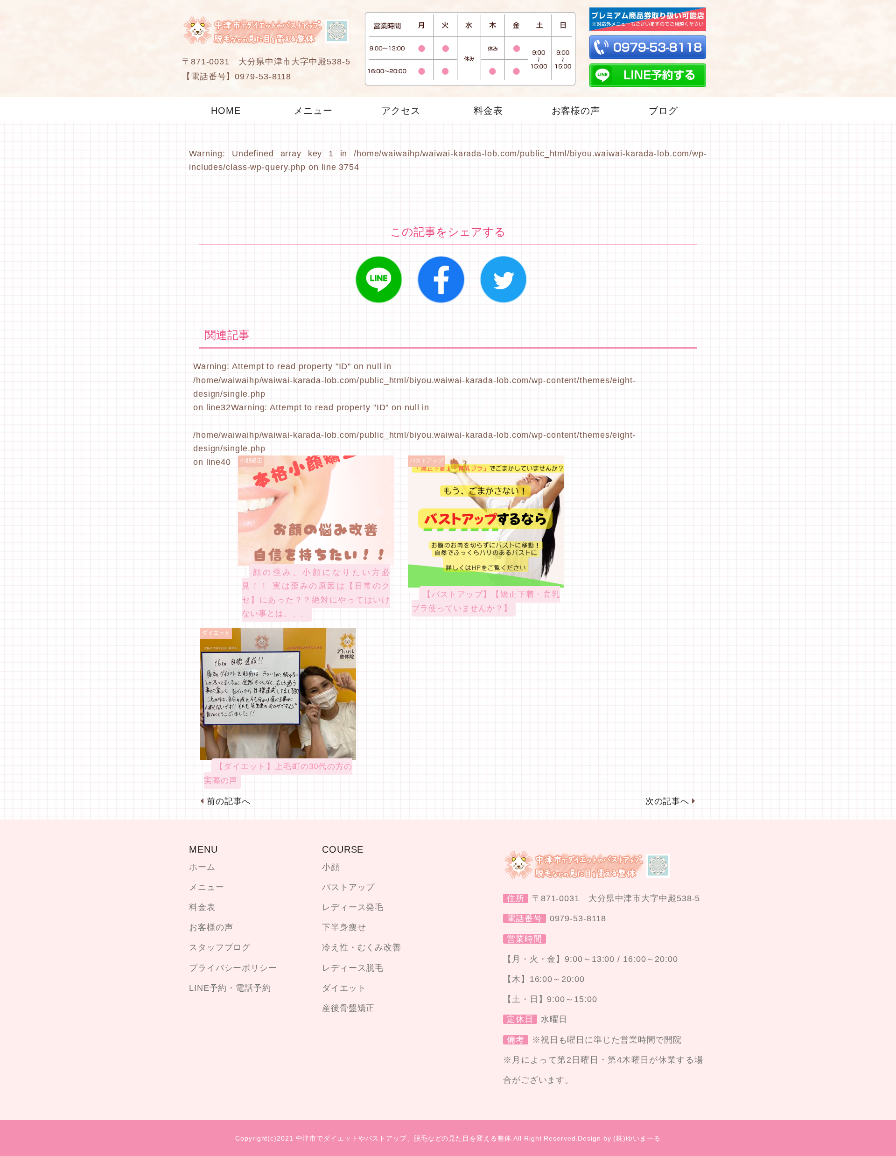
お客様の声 (211, 927)
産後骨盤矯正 (348, 1008)
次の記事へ (667, 801)
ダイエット (344, 988)
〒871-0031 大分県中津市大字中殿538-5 (266, 61)
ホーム (202, 867)
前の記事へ (229, 801)
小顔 (331, 867)
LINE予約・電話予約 (230, 988)
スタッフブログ (220, 947)
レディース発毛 (353, 907)
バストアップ (348, 887)
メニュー (206, 887)
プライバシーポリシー (233, 968)
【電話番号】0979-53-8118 (236, 76)
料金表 (202, 907)
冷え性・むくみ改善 (361, 947)
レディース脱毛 (353, 968)
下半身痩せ (344, 927)
